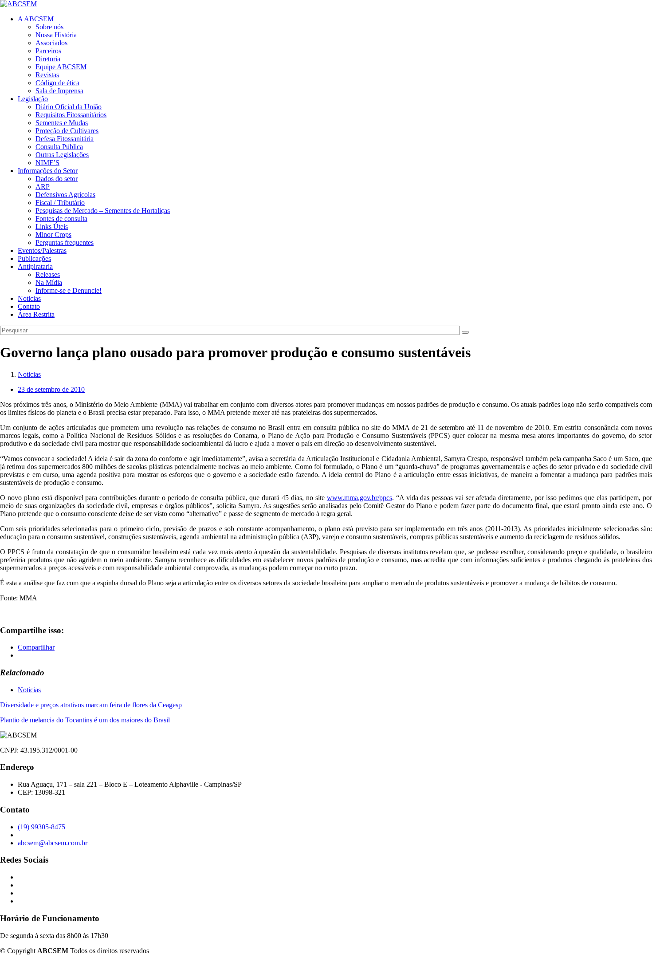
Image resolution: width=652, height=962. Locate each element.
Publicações (34, 258)
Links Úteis (51, 226)
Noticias (29, 298)
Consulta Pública (59, 146)
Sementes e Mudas (61, 122)
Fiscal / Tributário (60, 202)
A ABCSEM (36, 19)
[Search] (465, 332)
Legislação (33, 99)
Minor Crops (53, 234)
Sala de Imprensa (59, 91)
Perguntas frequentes (64, 242)
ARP (42, 186)
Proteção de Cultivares (66, 130)
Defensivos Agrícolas (65, 194)
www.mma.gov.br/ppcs (359, 497)
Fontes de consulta (61, 218)
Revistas (47, 75)
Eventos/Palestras (42, 250)
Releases (47, 274)
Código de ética (57, 83)
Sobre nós (49, 27)
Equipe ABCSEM (60, 67)
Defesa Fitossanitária (64, 138)
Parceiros (48, 51)
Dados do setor (56, 178)
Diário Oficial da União (68, 106)
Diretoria (47, 59)
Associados (51, 43)
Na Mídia (48, 282)
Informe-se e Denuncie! (68, 290)
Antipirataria (35, 266)
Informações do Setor (48, 170)
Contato (29, 306)
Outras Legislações (62, 154)
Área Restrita (36, 314)
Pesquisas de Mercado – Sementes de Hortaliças (102, 210)
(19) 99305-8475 (41, 827)
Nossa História (56, 35)
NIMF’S (47, 162)
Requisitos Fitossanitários (70, 114)
